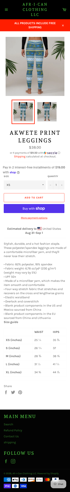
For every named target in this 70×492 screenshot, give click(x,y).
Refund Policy (13, 430)
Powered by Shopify (48, 473)
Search (8, 424)
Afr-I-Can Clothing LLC (35, 9)
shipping (10, 442)
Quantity (53, 176)
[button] (35, 153)
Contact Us (11, 436)
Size (6, 176)
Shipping (19, 156)
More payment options (34, 217)
